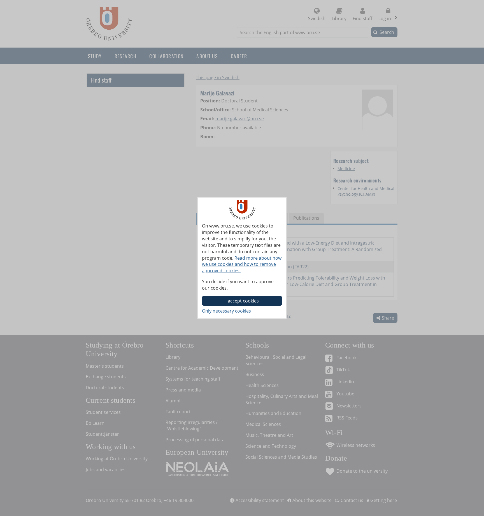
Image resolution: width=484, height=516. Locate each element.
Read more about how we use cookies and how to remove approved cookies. (241, 264)
